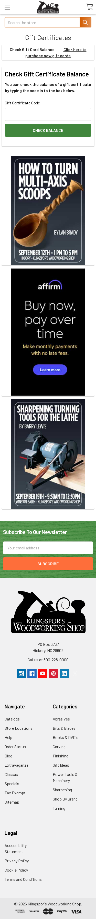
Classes (11, 774)
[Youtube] (42, 673)
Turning (59, 808)
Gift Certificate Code (22, 102)
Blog (8, 755)
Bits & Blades (64, 728)
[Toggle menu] (7, 7)
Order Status (15, 746)
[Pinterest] (53, 673)
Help (8, 737)
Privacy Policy (17, 860)
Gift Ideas (61, 765)
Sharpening (62, 789)
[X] (75, 673)
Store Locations (19, 728)
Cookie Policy (16, 869)
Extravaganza (16, 765)
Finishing (60, 755)
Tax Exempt (15, 792)
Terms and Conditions (23, 879)
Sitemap (12, 801)
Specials (12, 783)
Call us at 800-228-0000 (48, 659)
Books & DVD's (65, 737)
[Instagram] (21, 673)
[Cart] (89, 7)
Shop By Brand (65, 798)
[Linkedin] (64, 673)
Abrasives (61, 718)
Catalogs (12, 718)
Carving (59, 746)
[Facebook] (32, 673)
